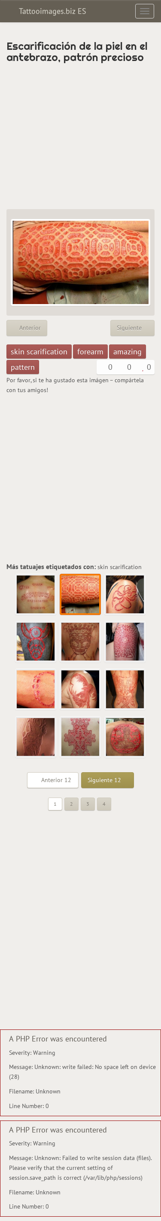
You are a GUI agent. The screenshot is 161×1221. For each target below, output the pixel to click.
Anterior (29, 328)
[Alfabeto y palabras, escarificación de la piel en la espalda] (36, 595)
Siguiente (130, 328)
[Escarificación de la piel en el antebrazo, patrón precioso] (81, 595)
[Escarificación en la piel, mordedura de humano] (36, 690)
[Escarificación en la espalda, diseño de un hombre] (125, 737)
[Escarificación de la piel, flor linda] (36, 737)
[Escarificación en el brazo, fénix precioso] (81, 690)
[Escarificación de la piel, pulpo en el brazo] (125, 595)
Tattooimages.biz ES (51, 11)
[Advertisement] (80, 136)
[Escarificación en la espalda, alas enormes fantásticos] (125, 690)
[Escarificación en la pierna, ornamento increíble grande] (125, 642)
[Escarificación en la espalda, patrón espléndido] (81, 737)
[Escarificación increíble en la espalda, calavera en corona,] (81, 642)
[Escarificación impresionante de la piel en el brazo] (36, 642)
